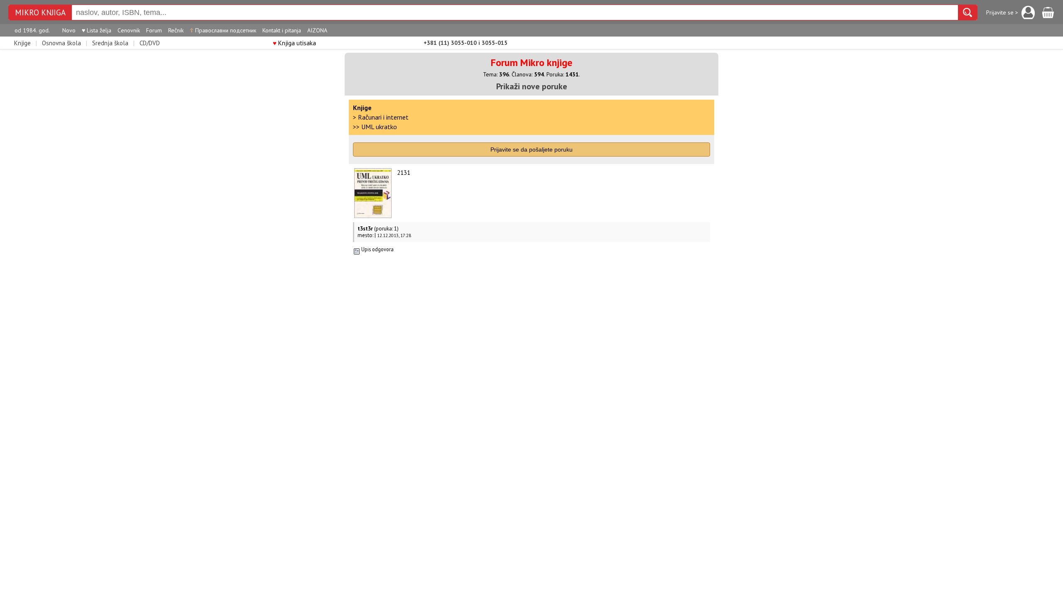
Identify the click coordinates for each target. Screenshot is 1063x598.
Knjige (22, 43)
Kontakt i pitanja (281, 30)
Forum (154, 30)
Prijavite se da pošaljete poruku (531, 149)
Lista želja (96, 30)
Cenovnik (129, 30)
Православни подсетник (223, 30)
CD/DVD (150, 43)
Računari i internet (383, 117)
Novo (69, 30)
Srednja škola (110, 43)
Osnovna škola (61, 43)
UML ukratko (379, 127)
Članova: (528, 74)
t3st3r (365, 228)
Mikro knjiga (40, 12)
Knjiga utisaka (294, 43)
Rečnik (176, 30)
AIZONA (317, 30)
